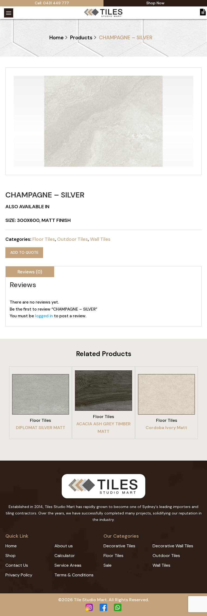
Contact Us (16, 565)
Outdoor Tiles (72, 239)
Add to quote (24, 252)
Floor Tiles (43, 239)
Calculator (64, 555)
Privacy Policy (18, 575)
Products (81, 37)
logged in (44, 316)
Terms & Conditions (74, 575)
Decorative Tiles (119, 546)
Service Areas (67, 565)
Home (56, 37)
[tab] (30, 271)
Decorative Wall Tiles (173, 546)
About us (63, 546)
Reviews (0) (30, 272)
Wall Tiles (100, 239)
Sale (108, 565)
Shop (10, 555)
